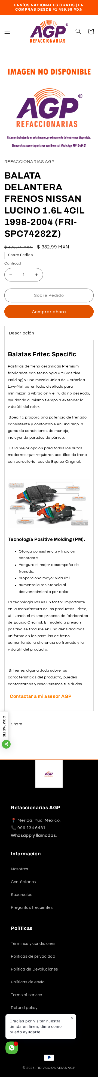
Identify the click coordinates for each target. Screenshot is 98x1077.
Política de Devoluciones (34, 969)
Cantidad (12, 263)
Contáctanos (23, 882)
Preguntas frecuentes (32, 908)
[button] (7, 31)
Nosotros (19, 869)
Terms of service (26, 995)
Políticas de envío (27, 982)
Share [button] (16, 724)
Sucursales (21, 895)
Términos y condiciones (33, 944)
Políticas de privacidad (33, 956)
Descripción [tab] (21, 333)
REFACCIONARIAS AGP (56, 1067)
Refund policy (24, 1008)
